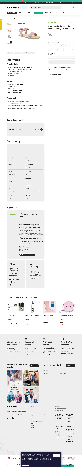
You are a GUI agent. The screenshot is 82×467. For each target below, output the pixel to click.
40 (72, 49)
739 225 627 (47, 2)
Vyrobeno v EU (37, 191)
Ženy (29, 164)
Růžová (27, 160)
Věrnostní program (14, 2)
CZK (72, 2)
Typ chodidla (17, 52)
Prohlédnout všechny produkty (27, 254)
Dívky (26, 164)
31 (65, 45)
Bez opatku (28, 171)
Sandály (27, 147)
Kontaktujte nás (46, 354)
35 (54, 49)
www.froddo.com (28, 250)
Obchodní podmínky (35, 419)
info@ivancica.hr (26, 249)
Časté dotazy (21, 2)
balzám (31, 105)
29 (57, 45)
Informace (10, 52)
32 (69, 45)
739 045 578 (60, 2)
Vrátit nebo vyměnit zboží (67, 353)
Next (41, 129)
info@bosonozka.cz (61, 408)
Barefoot (27, 188)
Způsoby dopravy (34, 417)
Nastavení (25, 464)
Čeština (66, 2)
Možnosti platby (34, 415)
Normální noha (28, 167)
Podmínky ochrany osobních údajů (38, 421)
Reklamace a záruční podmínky (38, 413)
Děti (32, 164)
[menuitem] (12, 13)
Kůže (26, 174)
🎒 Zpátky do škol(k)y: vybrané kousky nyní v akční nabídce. (33, 0)
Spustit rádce (28, 354)
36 (57, 49)
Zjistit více (9, 354)
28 (54, 45)
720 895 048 (71, 415)
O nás (8, 2)
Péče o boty (31, 52)
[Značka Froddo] (52, 22)
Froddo (27, 198)
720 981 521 (70, 427)
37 (61, 49)
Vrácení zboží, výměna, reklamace (38, 412)
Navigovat (71, 365)
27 (50, 45)
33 (72, 45)
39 (69, 49)
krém (27, 105)
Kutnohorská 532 (71, 430)
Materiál (25, 52)
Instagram (35, 365)
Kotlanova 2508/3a (59, 418)
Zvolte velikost (62, 62)
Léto (26, 181)
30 (61, 45)
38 (65, 49)
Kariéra (32, 425)
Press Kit (32, 427)
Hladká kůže (28, 178)
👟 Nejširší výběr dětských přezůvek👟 (51, 0)
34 (50, 49)
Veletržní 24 (70, 417)
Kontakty (33, 423)
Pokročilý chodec (29, 191)
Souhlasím (56, 455)
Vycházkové (28, 185)
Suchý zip (27, 195)
